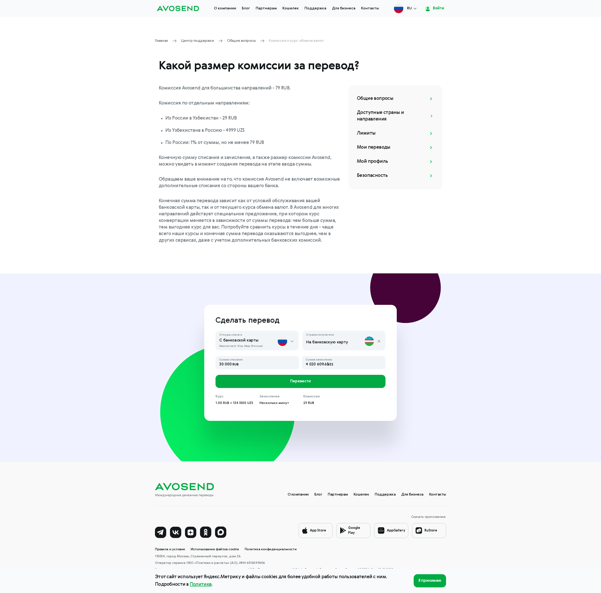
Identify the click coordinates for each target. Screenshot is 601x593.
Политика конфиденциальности (271, 549)
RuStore (430, 530)
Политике (201, 584)
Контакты (370, 8)
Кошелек (290, 8)
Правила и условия (170, 549)
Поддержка (315, 8)
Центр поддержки (197, 41)
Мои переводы (373, 147)
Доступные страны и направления (380, 116)
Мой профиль (372, 161)
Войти (438, 8)
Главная (161, 41)
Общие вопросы (241, 41)
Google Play (354, 530)
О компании (225, 8)
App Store (318, 530)
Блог (246, 8)
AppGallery (396, 530)
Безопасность (372, 175)
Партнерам (266, 8)
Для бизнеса (343, 8)
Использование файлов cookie (215, 549)
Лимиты (366, 133)
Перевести (300, 381)
